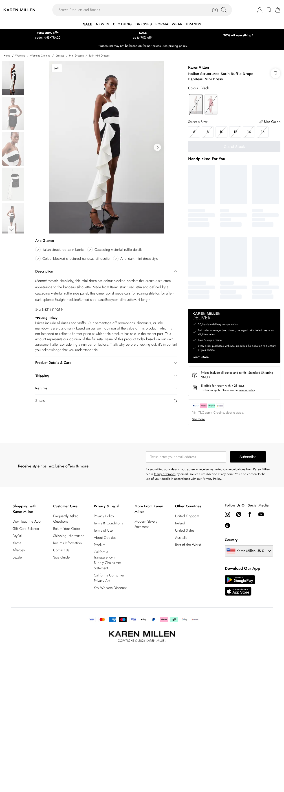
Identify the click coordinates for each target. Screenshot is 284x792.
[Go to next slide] (157, 147)
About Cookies (105, 537)
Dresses (59, 56)
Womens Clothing (40, 56)
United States (184, 530)
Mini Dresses (76, 56)
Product (99, 544)
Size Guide (61, 557)
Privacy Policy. (212, 478)
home (7, 56)
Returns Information (67, 542)
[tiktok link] (227, 525)
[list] (106, 147)
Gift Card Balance (26, 528)
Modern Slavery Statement (145, 524)
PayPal (17, 535)
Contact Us (61, 550)
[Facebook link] (250, 514)
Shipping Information (68, 535)
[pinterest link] (238, 514)
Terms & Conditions (108, 523)
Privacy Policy (104, 516)
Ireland (180, 523)
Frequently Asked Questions (66, 518)
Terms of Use (103, 530)
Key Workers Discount (110, 587)
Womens (20, 56)
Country (231, 539)
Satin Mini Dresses (99, 56)
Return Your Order (66, 528)
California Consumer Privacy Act (109, 578)
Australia (181, 537)
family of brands (165, 474)
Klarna (17, 542)
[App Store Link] (240, 585)
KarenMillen (198, 67)
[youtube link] (261, 514)
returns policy (247, 390)
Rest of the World (188, 544)
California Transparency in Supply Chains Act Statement (107, 560)
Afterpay (19, 550)
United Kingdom (187, 516)
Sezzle (17, 557)
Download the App (27, 521)
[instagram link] (227, 514)
